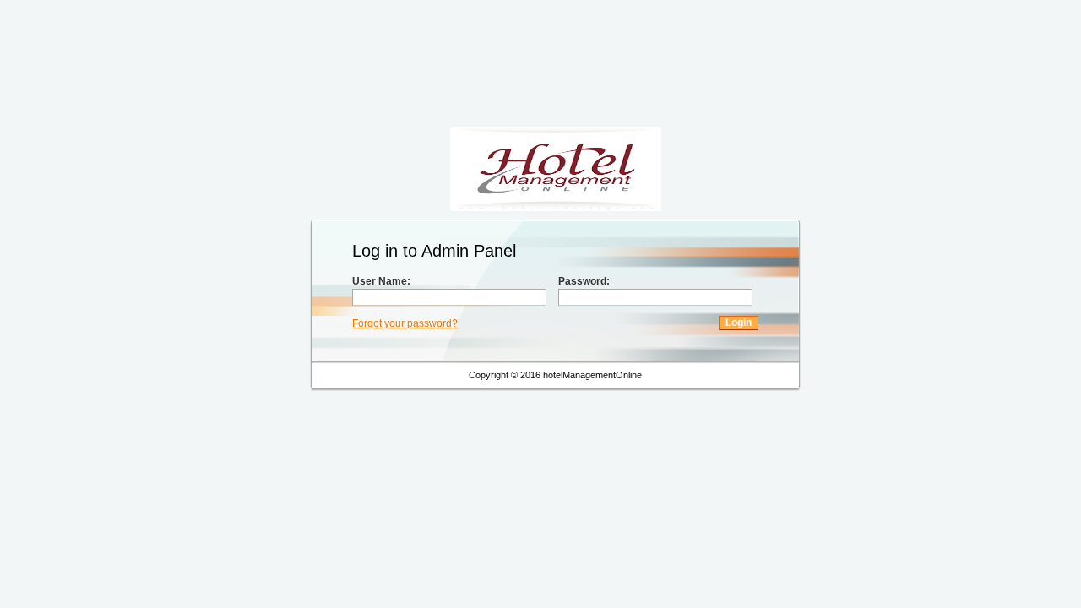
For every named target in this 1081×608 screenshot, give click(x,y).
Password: (584, 281)
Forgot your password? (405, 323)
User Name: (381, 281)
